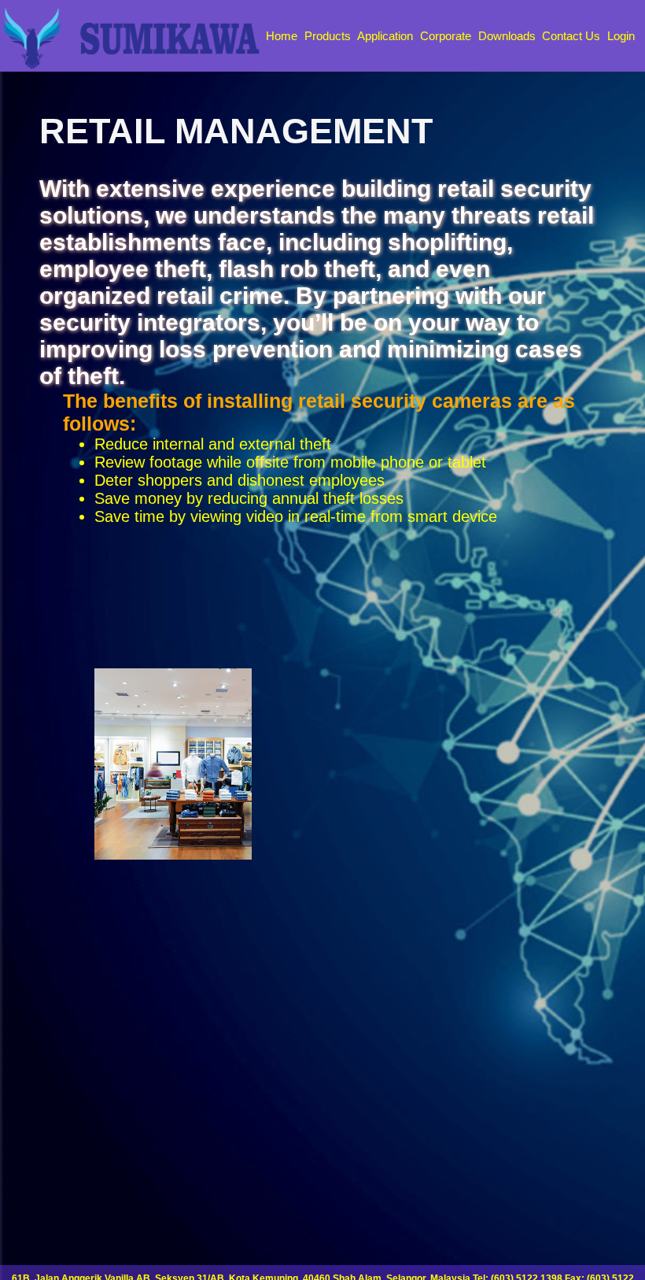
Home (281, 36)
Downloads (507, 36)
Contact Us (571, 36)
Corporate (445, 36)
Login (621, 36)
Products (327, 36)
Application (385, 36)
